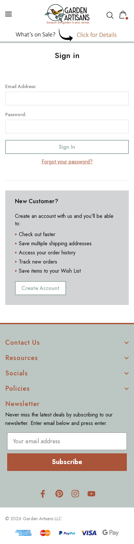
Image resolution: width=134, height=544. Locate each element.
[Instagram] (75, 494)
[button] (67, 35)
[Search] (111, 15)
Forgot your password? (67, 161)
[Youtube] (91, 494)
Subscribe (67, 462)
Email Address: (20, 86)
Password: (15, 114)
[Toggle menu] (9, 14)
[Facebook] (43, 494)
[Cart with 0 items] (124, 14)
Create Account (40, 288)
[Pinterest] (59, 494)
